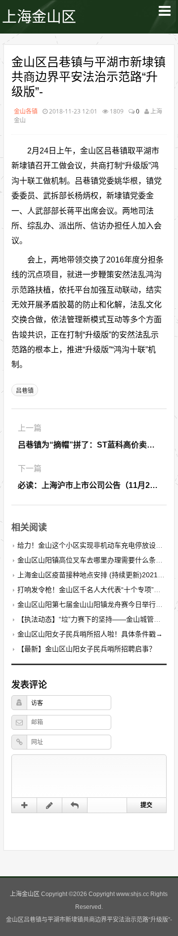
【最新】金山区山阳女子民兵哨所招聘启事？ (86, 649)
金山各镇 (26, 111)
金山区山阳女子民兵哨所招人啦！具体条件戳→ (90, 634)
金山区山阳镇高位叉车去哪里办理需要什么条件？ (93, 560)
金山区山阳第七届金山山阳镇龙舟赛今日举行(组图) (96, 604)
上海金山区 (39, 16)
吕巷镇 (25, 390)
